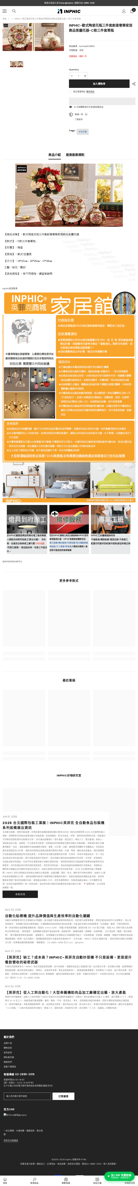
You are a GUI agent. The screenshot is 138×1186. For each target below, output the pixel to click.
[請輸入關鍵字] (14, 11)
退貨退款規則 (75, 155)
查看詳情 (20, 894)
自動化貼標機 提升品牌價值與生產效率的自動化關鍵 (47, 916)
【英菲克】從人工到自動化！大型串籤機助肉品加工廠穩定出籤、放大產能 (65, 992)
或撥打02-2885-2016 (84, 3)
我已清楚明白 (79, 91)
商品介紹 (54, 155)
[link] (24, 653)
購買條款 (90, 92)
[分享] (132, 84)
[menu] (5, 11)
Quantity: (74, 69)
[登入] (124, 11)
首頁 (5, 18)
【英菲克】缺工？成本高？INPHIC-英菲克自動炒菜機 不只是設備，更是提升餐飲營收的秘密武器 (68, 960)
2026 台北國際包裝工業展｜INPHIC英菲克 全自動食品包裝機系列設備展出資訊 (54, 825)
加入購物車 (99, 83)
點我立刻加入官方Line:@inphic (58, 3)
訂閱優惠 (63, 1096)
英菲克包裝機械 (11, 1140)
